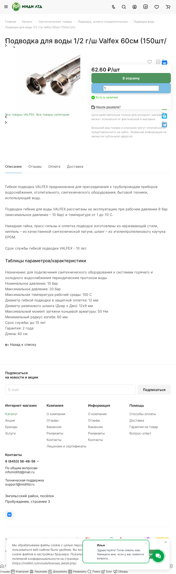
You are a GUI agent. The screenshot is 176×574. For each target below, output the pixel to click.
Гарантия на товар (143, 427)
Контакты (54, 440)
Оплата (54, 166)
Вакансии (54, 427)
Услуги (10, 433)
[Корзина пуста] (168, 7)
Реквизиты (55, 433)
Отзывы (35, 166)
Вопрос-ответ (140, 433)
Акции (10, 420)
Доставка (75, 166)
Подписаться (154, 390)
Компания (55, 405)
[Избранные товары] (157, 7)
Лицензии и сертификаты (66, 446)
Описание (13, 166)
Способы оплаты (142, 414)
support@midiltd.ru (20, 484)
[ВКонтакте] (9, 514)
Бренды (11, 427)
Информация (99, 405)
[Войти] (135, 7)
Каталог (11, 414)
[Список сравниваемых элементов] (145, 7)
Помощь (136, 405)
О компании (56, 414)
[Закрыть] (166, 542)
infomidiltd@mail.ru (20, 472)
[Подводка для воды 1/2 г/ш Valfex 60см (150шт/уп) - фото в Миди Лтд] (48, 111)
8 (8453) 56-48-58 (20, 461)
